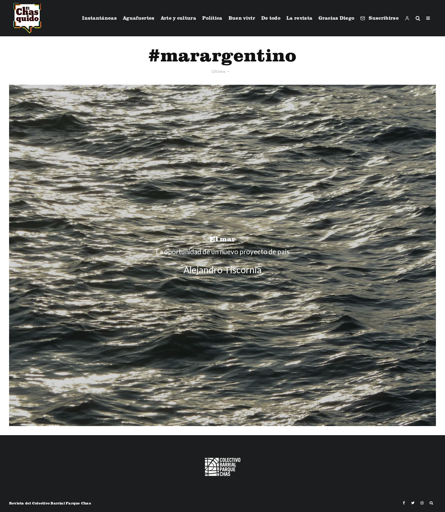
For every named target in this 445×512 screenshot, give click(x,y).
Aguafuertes (139, 18)
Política (212, 18)
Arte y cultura (178, 18)
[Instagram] (422, 503)
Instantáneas (99, 18)
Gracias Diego (336, 18)
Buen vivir (242, 18)
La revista (299, 18)
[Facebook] (404, 503)
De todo (270, 18)
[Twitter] (412, 503)
